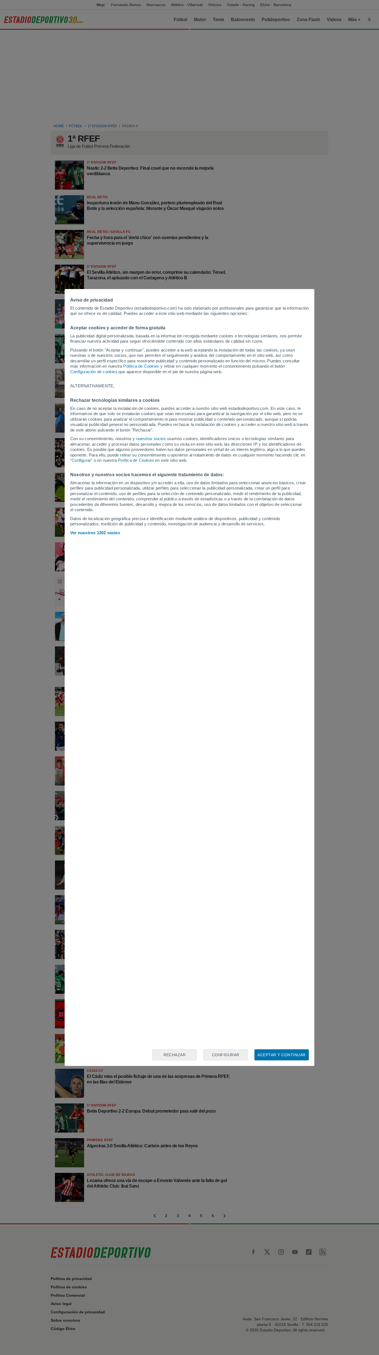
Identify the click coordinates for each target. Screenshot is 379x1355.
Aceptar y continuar (281, 1055)
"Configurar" (81, 460)
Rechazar (174, 1055)
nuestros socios (151, 438)
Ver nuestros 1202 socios (95, 532)
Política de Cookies (141, 366)
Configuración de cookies (93, 371)
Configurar (225, 1055)
